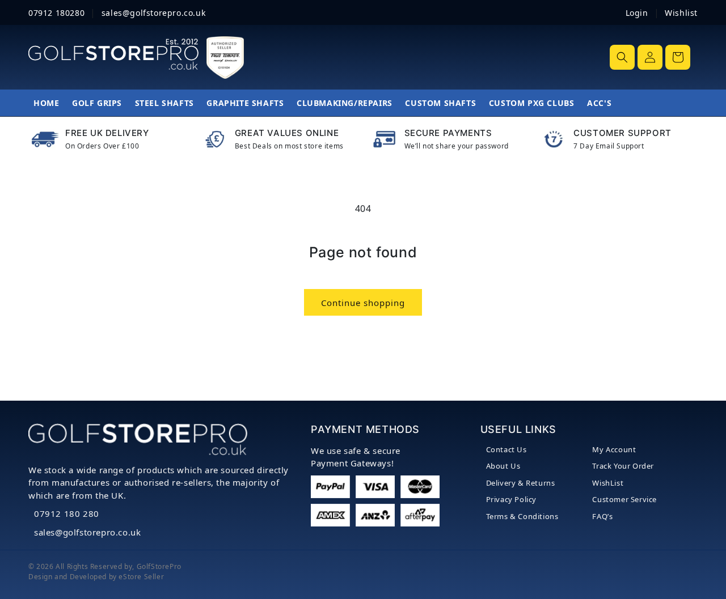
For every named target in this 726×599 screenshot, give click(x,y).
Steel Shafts (164, 102)
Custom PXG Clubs (532, 102)
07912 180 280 (66, 513)
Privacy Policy (511, 499)
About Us (503, 466)
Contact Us (506, 449)
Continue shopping (363, 302)
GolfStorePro (159, 566)
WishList (607, 483)
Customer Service (624, 499)
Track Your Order (623, 466)
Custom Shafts (440, 102)
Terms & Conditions (522, 516)
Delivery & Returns (520, 483)
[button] (622, 57)
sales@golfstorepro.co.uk (87, 532)
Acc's (599, 102)
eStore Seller (141, 576)
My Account (614, 449)
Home (46, 102)
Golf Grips (97, 102)
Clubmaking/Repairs (344, 102)
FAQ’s (602, 516)
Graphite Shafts (245, 102)
